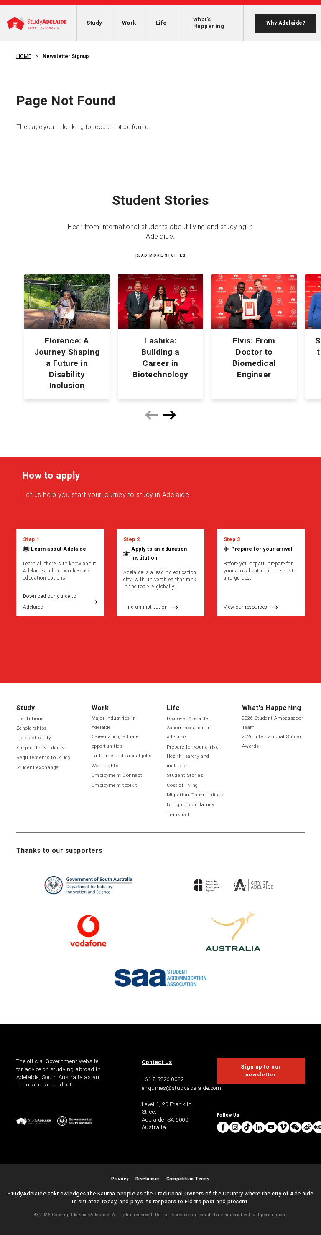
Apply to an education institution (159, 553)
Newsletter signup (66, 56)
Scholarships (31, 728)
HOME (23, 56)
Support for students (40, 748)
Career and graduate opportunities (115, 741)
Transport (178, 814)
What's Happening (208, 22)
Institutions (30, 718)
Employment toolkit (115, 785)
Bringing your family (190, 804)
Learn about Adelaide (58, 549)
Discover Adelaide (187, 718)
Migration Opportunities (195, 795)
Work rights (105, 766)
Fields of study (33, 738)
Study (94, 23)
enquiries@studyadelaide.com (182, 1088)
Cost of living (182, 785)
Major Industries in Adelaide (114, 722)
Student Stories (185, 775)
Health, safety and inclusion (188, 760)
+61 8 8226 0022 (162, 1079)
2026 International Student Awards (273, 741)
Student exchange (37, 767)
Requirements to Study (43, 757)
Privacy (119, 1179)
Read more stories (160, 255)
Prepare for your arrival (261, 549)
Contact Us (157, 1062)
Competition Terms (188, 1179)
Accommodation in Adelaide (189, 732)
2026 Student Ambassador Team (272, 722)
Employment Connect (117, 775)
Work (129, 23)
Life (161, 23)
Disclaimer (147, 1179)
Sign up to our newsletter (260, 1070)
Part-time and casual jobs (121, 756)
